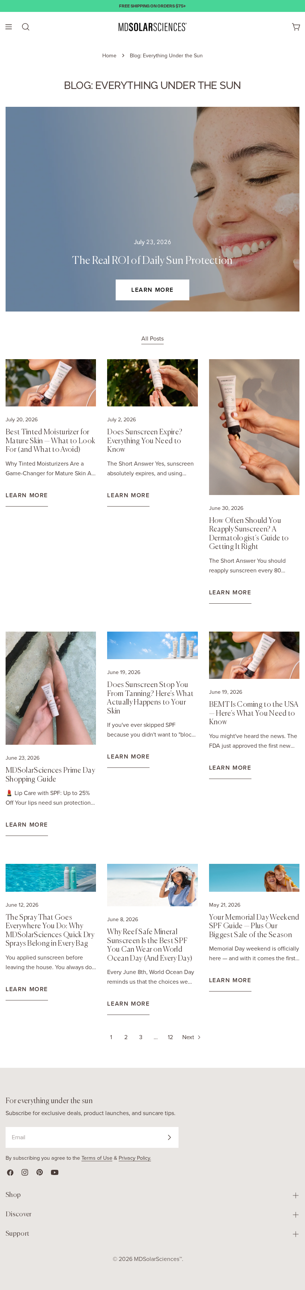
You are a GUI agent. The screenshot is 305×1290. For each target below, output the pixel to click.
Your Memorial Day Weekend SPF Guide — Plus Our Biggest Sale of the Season (254, 926)
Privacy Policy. (135, 1158)
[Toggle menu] (8, 26)
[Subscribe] (169, 1137)
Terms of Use (96, 1158)
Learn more (152, 289)
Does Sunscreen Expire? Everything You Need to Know (144, 441)
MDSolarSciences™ (158, 1259)
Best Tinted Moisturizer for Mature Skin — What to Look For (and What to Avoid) (50, 441)
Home (109, 55)
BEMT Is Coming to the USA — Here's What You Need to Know (254, 713)
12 (170, 1037)
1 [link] (111, 1037)
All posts (152, 338)
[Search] (25, 26)
